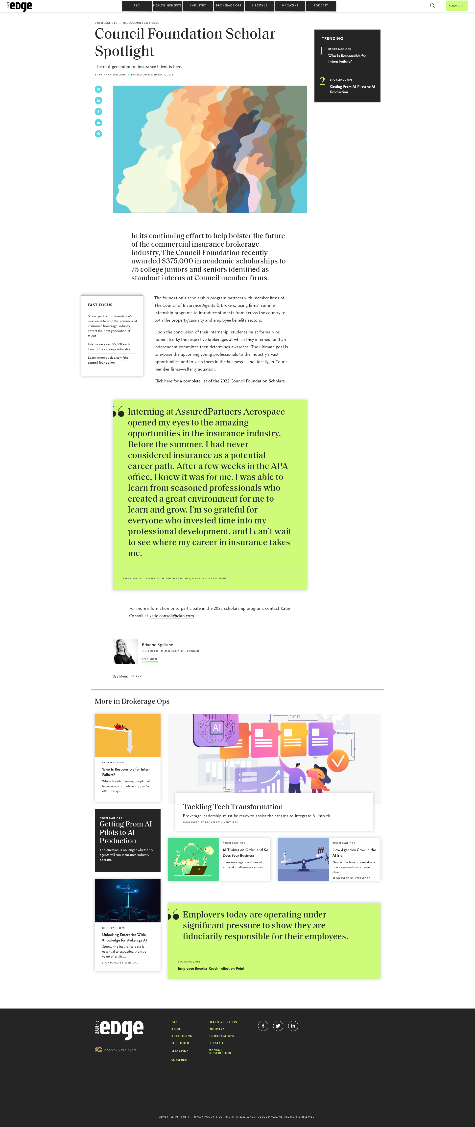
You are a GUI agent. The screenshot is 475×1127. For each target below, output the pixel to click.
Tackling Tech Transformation (233, 807)
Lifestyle (259, 5)
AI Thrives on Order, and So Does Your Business (245, 853)
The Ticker (180, 1043)
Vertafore (362, 878)
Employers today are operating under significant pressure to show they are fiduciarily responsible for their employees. (265, 926)
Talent (136, 677)
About (176, 1029)
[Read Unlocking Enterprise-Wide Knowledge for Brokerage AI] (128, 900)
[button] (432, 5)
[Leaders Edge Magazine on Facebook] (263, 1026)
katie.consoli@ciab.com (171, 616)
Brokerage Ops (228, 5)
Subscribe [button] (457, 6)
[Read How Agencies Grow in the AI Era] (303, 859)
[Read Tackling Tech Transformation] (274, 759)
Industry (198, 5)
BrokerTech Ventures (221, 823)
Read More (150, 659)
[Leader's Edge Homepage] (119, 1031)
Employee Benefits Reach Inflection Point (211, 969)
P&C (137, 5)
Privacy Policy (203, 1117)
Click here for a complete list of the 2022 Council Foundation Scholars (219, 381)
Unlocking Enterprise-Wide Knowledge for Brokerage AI (124, 937)
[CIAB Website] (115, 1049)
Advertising (181, 1036)
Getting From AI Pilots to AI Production (352, 89)
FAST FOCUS (100, 305)
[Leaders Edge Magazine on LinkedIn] (293, 1026)
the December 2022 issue (141, 23)
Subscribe (179, 1060)
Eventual (131, 963)
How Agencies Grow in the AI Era (354, 853)
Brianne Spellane (112, 75)
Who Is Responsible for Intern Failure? (347, 59)
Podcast (321, 5)
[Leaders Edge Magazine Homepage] (19, 7)
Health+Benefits (167, 5)
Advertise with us (173, 1117)
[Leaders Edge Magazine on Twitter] (278, 1026)
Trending (332, 39)
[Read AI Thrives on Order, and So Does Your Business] (193, 859)
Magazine (290, 5)
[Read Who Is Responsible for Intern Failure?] (128, 735)
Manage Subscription (220, 1052)
